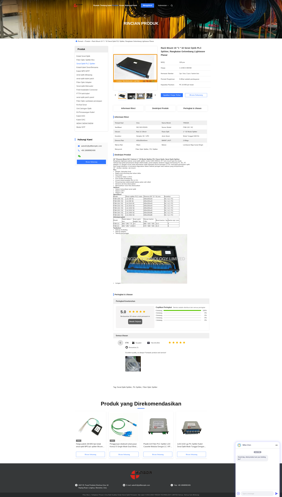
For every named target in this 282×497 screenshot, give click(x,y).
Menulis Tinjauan (135, 321)
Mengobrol (147, 5)
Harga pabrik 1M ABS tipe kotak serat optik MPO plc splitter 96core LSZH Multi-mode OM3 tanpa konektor (89, 445)
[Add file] (238, 493)
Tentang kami (105, 5)
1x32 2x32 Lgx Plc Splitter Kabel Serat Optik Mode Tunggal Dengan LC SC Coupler (190, 445)
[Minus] (276, 445)
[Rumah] (78, 5)
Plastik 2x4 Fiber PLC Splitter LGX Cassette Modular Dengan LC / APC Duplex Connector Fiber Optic (157, 445)
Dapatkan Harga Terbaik (172, 95)
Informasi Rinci (128, 108)
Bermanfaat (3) (133, 347)
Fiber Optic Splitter (150, 387)
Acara (121, 5)
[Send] (276, 493)
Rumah (96, 5)
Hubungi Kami (131, 5)
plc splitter (137, 387)
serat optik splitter (124, 387)
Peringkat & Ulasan (192, 108)
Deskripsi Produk (160, 108)
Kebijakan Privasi (97, 495)
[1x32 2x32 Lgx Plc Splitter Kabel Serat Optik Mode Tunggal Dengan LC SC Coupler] (191, 427)
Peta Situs (86, 495)
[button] (79, 432)
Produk (115, 5)
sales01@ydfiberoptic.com (91, 146)
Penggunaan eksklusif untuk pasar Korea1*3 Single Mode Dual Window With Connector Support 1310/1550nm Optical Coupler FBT (124, 445)
